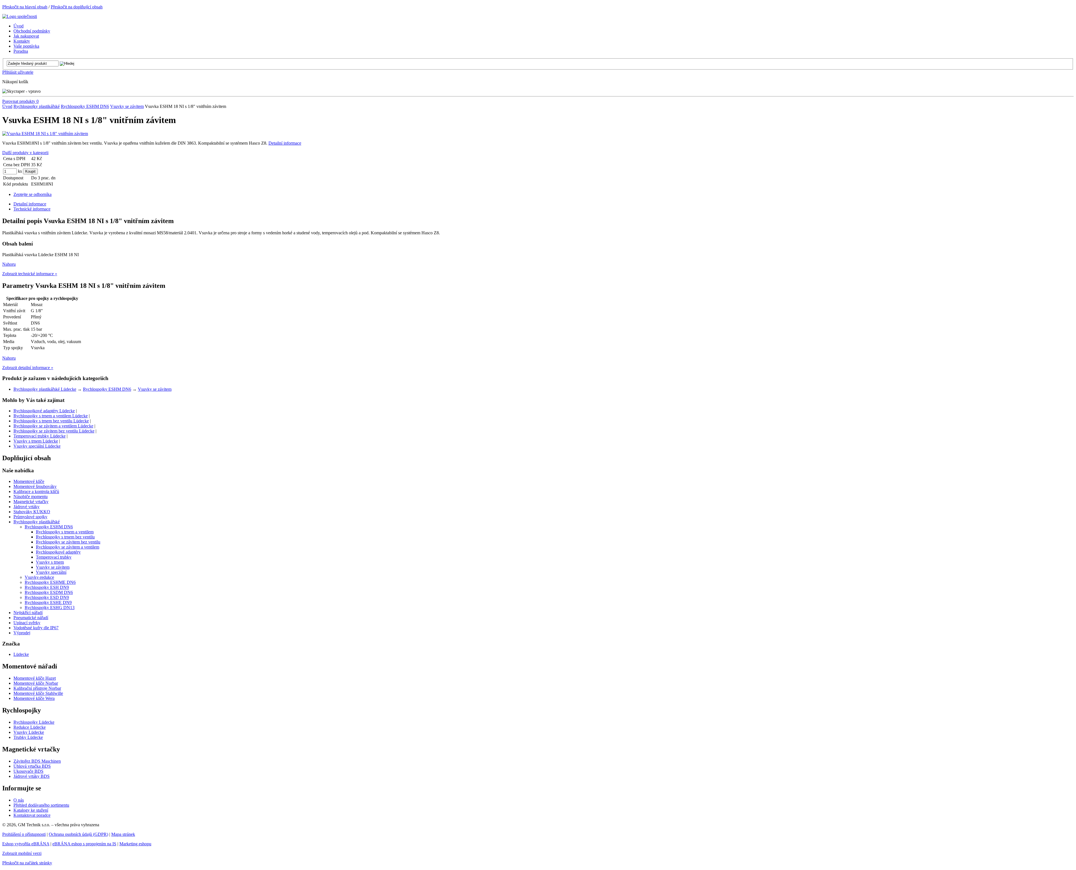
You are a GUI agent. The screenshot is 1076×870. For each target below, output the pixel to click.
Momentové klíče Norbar (35, 683)
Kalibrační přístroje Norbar (37, 688)
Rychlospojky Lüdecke (33, 722)
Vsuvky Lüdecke (28, 732)
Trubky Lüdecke (28, 737)
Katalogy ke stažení (30, 810)
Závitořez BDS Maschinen (37, 761)
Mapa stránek (123, 834)
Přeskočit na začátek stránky (27, 862)
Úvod (7, 106)
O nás (18, 800)
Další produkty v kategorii (25, 152)
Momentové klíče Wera (34, 698)
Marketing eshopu (135, 843)
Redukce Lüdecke (29, 727)
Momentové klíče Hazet (34, 678)
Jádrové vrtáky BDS (31, 776)
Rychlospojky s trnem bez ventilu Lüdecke (51, 420)
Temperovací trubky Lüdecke (39, 436)
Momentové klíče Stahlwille (38, 693)
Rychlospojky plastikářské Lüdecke (44, 389)
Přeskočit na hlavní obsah (24, 6)
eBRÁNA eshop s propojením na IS (84, 843)
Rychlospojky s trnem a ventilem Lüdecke (50, 415)
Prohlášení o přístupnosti (24, 834)
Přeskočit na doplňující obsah (77, 6)
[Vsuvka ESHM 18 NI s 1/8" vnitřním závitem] (45, 133)
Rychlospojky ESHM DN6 (85, 106)
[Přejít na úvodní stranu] (19, 16)
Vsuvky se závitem (127, 106)
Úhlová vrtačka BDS (32, 766)
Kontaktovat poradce (31, 815)
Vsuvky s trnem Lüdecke (35, 441)
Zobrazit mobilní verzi (21, 853)
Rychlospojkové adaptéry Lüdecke (44, 410)
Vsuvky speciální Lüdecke (37, 446)
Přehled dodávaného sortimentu (41, 805)
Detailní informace (284, 143)
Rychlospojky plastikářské (36, 106)
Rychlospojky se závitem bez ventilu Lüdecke (53, 431)
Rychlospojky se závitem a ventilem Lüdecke (53, 426)
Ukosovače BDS (28, 771)
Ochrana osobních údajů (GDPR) (78, 834)
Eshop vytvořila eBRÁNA (25, 843)
